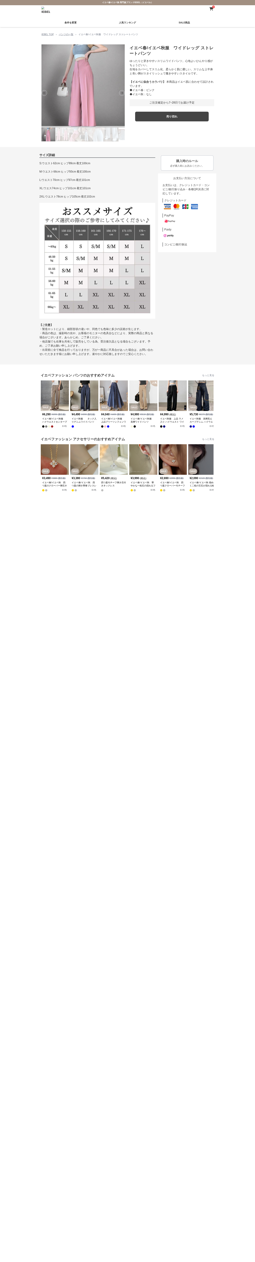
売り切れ (171, 116)
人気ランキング (127, 22)
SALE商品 (184, 22)
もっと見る (208, 375)
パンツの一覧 (66, 34)
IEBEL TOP (47, 34)
